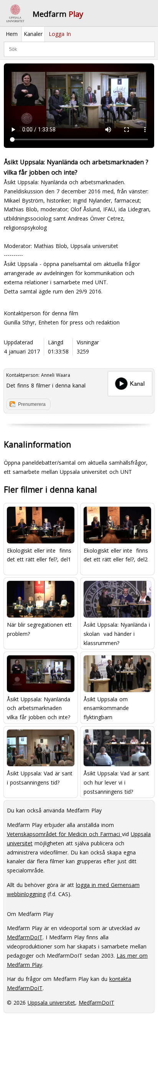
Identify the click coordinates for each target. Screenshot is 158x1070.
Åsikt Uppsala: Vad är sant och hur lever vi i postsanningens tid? (116, 782)
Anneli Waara (55, 375)
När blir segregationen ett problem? (39, 629)
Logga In (60, 33)
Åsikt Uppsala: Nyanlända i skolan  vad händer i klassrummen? (117, 633)
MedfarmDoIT (25, 937)
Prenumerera (32, 404)
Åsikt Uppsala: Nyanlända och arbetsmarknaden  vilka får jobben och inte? (38, 708)
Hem (12, 33)
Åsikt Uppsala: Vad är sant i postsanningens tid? (39, 778)
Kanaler (33, 33)
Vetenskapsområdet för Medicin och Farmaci (64, 834)
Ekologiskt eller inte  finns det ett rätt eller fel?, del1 (39, 555)
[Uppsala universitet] (15, 13)
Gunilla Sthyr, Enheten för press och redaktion (62, 322)
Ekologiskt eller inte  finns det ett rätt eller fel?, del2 (116, 555)
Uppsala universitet (51, 1002)
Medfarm (58, 14)
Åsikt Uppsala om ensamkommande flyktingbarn (106, 708)
